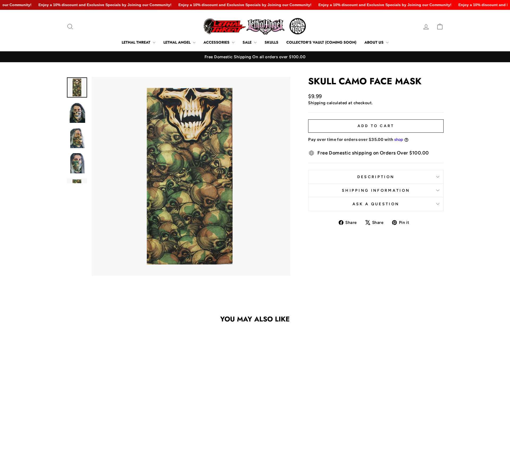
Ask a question (375, 204)
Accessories (217, 42)
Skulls (271, 42)
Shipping (317, 102)
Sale (248, 42)
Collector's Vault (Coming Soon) (321, 42)
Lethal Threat (136, 42)
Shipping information (376, 190)
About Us (374, 42)
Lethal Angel (177, 42)
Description (376, 176)
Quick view (111, 419)
